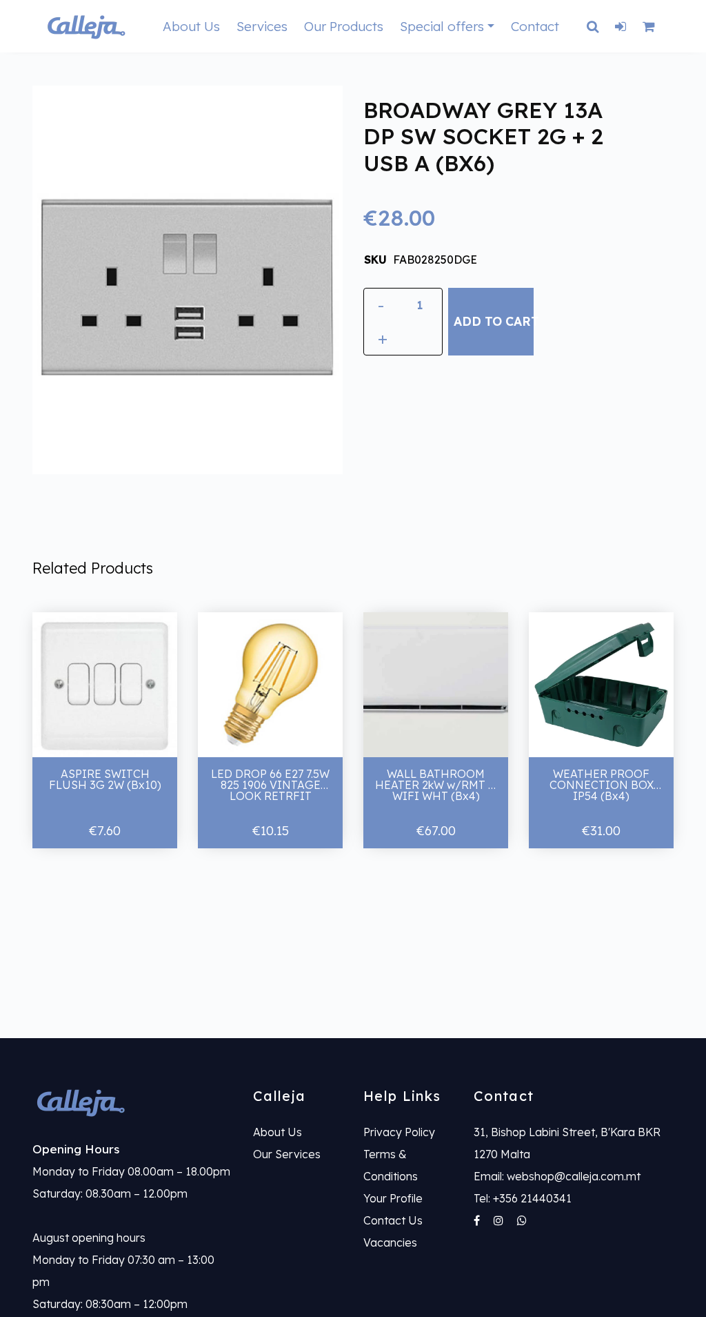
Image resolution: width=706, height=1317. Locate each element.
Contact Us (393, 1220)
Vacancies (390, 1242)
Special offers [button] (442, 26)
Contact (535, 26)
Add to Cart (493, 321)
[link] (132, 1102)
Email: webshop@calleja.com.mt (557, 1176)
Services (262, 26)
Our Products (343, 26)
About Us (191, 26)
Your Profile (393, 1198)
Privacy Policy (399, 1132)
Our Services (287, 1154)
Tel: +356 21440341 (523, 1198)
